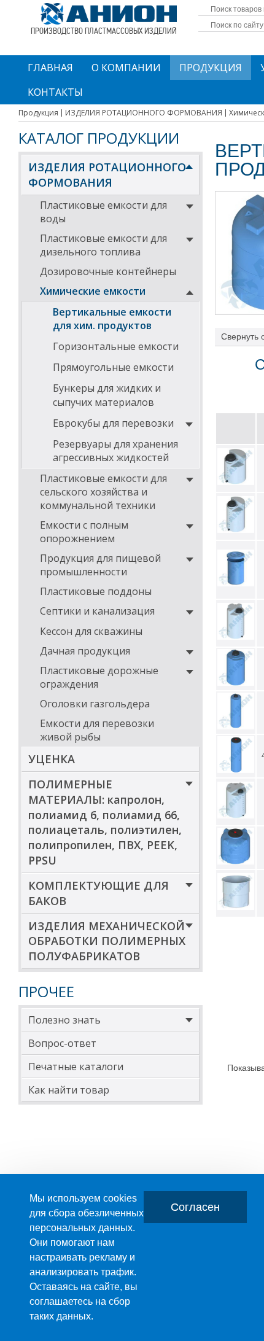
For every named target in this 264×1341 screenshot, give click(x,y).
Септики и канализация (97, 611)
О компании (126, 67)
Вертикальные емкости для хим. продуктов (112, 318)
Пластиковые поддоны (96, 591)
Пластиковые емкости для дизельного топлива (103, 244)
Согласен (195, 1207)
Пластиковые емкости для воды (103, 211)
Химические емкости (93, 291)
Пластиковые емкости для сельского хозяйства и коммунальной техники (103, 492)
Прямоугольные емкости (113, 367)
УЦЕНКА (51, 759)
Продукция (210, 67)
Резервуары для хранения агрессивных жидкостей (115, 450)
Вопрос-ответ (62, 1043)
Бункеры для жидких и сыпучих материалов (107, 394)
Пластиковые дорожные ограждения (99, 677)
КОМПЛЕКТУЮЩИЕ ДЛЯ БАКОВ (98, 893)
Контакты (55, 92)
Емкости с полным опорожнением (84, 531)
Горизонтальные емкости (116, 346)
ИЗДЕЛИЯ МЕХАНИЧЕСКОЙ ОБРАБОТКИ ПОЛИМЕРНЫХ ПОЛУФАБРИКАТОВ (106, 941)
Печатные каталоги (75, 1066)
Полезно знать (64, 1020)
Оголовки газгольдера (95, 703)
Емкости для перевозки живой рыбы (97, 730)
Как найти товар (68, 1090)
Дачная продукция (85, 651)
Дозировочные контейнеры (108, 271)
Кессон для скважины (91, 631)
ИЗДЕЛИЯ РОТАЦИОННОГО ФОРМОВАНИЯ (107, 175)
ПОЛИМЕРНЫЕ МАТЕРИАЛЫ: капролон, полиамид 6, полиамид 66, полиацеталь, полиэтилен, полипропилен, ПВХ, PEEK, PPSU (105, 822)
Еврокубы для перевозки (113, 423)
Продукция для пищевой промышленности (100, 564)
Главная (50, 67)
